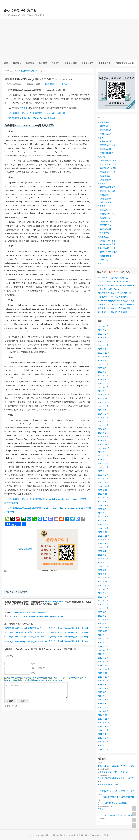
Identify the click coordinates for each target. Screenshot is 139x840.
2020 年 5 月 (103, 604)
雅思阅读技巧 (106, 195)
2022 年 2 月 (103, 524)
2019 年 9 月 (103, 635)
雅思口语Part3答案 (108, 168)
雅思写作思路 (106, 225)
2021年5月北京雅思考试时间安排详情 (30, 612)
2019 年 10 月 (104, 631)
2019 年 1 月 (103, 665)
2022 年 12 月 (104, 486)
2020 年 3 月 (103, 612)
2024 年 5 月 (103, 421)
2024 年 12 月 (104, 395)
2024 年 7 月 (103, 414)
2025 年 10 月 (104, 360)
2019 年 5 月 (103, 650)
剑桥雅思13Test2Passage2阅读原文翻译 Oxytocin (25, 642)
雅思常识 (104, 126)
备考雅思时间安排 (107, 244)
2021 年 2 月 (103, 570)
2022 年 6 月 (103, 509)
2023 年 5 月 (103, 467)
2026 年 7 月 (103, 330)
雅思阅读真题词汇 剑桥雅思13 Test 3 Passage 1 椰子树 (31, 118)
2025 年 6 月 (103, 376)
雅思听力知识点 (106, 153)
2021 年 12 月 (104, 532)
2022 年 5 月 (103, 513)
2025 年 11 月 (103, 357)
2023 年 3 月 (103, 475)
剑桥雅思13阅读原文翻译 (16, 592)
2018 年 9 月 (103, 681)
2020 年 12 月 (104, 578)
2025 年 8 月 (103, 368)
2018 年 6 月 (103, 692)
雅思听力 (17, 63)
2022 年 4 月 (103, 517)
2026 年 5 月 (103, 338)
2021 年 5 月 (103, 559)
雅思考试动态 (106, 130)
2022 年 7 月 (103, 505)
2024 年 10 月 (104, 402)
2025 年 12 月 (104, 353)
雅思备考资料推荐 (107, 240)
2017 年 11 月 (103, 719)
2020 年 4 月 (103, 608)
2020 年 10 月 (104, 585)
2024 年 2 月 (103, 433)
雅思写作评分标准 (107, 214)
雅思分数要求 (106, 256)
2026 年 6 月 (103, 334)
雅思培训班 (102, 263)
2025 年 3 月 (103, 387)
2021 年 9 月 (103, 543)
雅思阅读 (43, 63)
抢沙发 (64, 84)
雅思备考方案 (104, 63)
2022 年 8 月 (103, 501)
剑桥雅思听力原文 (107, 141)
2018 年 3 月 (103, 703)
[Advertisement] (69, 40)
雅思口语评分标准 (107, 172)
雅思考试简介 (87, 63)
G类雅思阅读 (105, 202)
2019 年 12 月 (104, 623)
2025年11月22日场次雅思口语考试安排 (114, 293)
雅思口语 (30, 63)
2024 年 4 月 (103, 425)
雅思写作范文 (106, 218)
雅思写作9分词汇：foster (108, 289)
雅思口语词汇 (106, 179)
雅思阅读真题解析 (107, 191)
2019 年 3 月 (103, 658)
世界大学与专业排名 (108, 252)
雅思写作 (56, 63)
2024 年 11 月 (103, 399)
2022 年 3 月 (103, 521)
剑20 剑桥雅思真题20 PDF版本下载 (113, 281)
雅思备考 (105, 835)
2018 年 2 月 (103, 707)
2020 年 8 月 (103, 593)
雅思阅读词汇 (106, 199)
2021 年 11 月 (103, 536)
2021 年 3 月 (103, 566)
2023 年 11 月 (103, 444)
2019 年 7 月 (103, 643)
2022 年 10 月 (104, 494)
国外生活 (104, 260)
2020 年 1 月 (103, 620)
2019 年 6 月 (103, 646)
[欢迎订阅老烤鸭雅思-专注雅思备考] (135, 3)
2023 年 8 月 (103, 456)
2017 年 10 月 (104, 723)
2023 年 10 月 (104, 448)
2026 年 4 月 (103, 341)
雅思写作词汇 (106, 229)
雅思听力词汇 (106, 149)
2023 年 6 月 (103, 463)
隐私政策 (80, 835)
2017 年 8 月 (103, 730)
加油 (100, 822)
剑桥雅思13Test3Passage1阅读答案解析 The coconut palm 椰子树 (36, 113)
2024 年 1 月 (103, 437)
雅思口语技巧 (106, 176)
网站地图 (88, 835)
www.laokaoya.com (54, 602)
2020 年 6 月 (103, 601)
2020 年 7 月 (103, 597)
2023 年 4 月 (103, 471)
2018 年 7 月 (103, 688)
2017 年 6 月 (103, 738)
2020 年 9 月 (103, 589)
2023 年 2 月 (103, 479)
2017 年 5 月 (103, 742)
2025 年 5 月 (103, 379)
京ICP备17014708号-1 (68, 835)
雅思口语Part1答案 (108, 160)
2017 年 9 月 (103, 726)
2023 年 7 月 (103, 460)
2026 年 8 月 (103, 326)
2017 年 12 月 (104, 715)
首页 (6, 63)
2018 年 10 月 (104, 677)
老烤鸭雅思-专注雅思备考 (22, 11)
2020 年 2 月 (103, 616)
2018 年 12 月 (104, 669)
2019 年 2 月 (103, 662)
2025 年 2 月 (103, 391)
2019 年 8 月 (103, 639)
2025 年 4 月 (103, 383)
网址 (33, 673)
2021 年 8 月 (103, 547)
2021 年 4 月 (103, 562)
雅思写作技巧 (106, 210)
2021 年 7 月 (103, 551)
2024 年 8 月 (103, 410)
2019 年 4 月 (103, 654)
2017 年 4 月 (103, 745)
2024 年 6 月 (103, 418)
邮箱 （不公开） (39, 668)
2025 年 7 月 (103, 372)
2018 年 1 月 (103, 711)
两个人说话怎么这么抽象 (108, 784)
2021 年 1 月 (103, 574)
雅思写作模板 (106, 221)
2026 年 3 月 (103, 345)
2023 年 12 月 (104, 440)
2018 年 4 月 (103, 700)
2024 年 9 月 (103, 406)
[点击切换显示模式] (134, 808)
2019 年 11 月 (103, 627)
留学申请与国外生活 (124, 63)
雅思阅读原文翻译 (28, 71)
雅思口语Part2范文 (108, 164)
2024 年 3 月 (103, 429)
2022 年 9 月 (103, 498)
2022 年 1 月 (103, 528)
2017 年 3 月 (103, 749)
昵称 (34, 663)
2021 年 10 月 (104, 540)
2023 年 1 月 (103, 482)
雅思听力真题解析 (107, 145)
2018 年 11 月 (103, 673)
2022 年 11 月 (103, 490)
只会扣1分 (102, 809)
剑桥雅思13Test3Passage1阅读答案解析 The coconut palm (39, 616)
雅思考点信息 (106, 134)
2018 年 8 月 (103, 684)
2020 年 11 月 (103, 582)
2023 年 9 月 (103, 452)
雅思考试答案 (70, 63)
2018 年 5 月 (103, 696)
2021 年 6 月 (103, 555)
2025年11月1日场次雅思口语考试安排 (114, 278)
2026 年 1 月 (103, 349)
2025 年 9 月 (103, 364)
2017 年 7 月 (103, 734)
